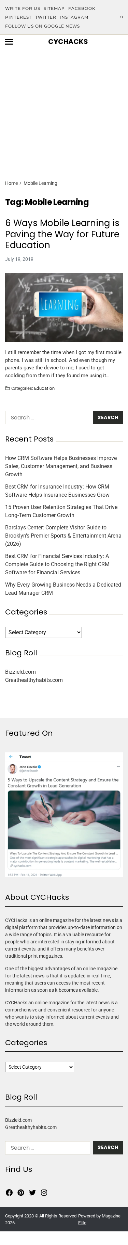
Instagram (74, 17)
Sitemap (54, 8)
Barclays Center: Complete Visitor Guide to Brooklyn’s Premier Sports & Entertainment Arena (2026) (63, 535)
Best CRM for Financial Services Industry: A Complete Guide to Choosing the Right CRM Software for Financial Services (57, 564)
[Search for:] (46, 419)
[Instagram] (44, 1192)
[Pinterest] (21, 1192)
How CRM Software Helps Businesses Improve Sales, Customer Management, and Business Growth (61, 466)
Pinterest (18, 17)
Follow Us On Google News (42, 26)
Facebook (82, 8)
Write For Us (22, 8)
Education (44, 388)
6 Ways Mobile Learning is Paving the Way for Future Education (62, 234)
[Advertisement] (64, 102)
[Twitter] (32, 1192)
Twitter (45, 17)
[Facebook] (9, 1192)
